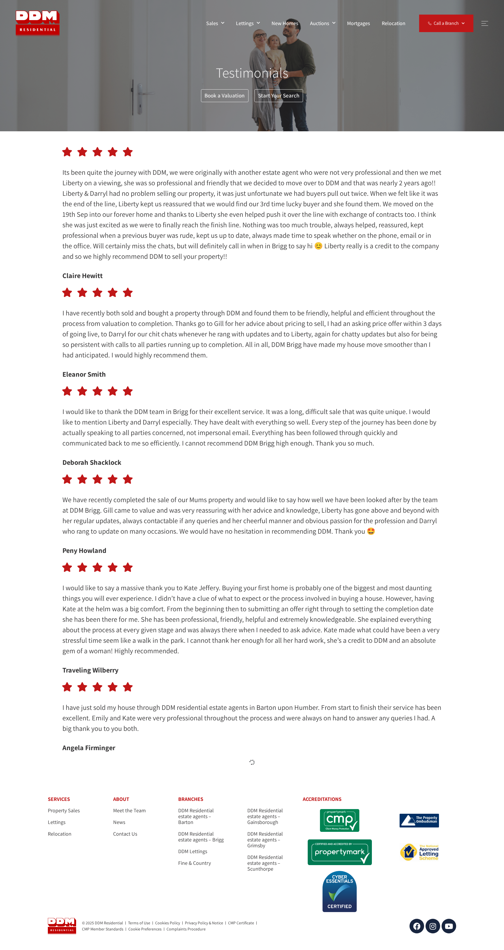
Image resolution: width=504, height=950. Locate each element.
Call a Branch (446, 23)
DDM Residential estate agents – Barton (196, 816)
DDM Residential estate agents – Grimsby (265, 839)
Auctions (319, 23)
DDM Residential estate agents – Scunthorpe (265, 863)
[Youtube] (449, 926)
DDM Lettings (192, 851)
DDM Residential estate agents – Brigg (201, 837)
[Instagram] (433, 926)
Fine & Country (194, 863)
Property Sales (64, 810)
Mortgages (358, 23)
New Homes (285, 23)
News (119, 822)
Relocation (393, 23)
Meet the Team (129, 810)
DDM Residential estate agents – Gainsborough (265, 816)
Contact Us (125, 834)
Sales (212, 23)
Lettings (245, 23)
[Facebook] (417, 926)
